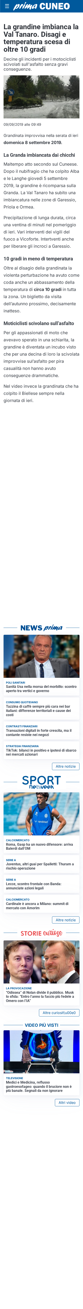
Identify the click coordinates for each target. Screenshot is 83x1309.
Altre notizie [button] (66, 766)
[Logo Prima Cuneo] (41, 6)
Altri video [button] (67, 1102)
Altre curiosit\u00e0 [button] (59, 1012)
